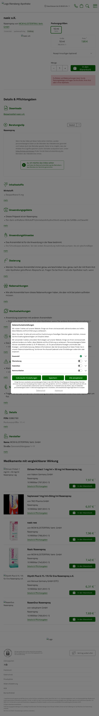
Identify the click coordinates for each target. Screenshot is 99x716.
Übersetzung (16, 361)
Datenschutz (40, 390)
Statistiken (16, 366)
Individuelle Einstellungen (26, 377)
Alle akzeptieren (76, 377)
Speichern (53, 377)
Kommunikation (18, 370)
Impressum (59, 390)
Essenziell (16, 356)
